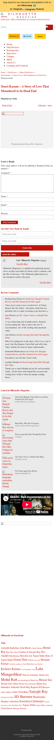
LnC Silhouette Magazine (28, 260)
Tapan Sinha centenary (44, 705)
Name (4, 196)
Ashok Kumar (37, 648)
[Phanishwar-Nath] (13, 114)
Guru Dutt (37, 660)
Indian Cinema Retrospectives (27, 425)
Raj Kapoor (32, 687)
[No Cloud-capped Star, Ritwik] (8, 486)
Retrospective (13, 50)
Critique (10, 56)
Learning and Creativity (17, 65)
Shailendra (39, 697)
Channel (28, 8)
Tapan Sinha (29, 705)
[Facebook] (12, 723)
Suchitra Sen (17, 705)
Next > (50, 105)
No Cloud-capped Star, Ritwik (26, 471)
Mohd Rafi (9, 679)
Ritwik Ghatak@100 (23, 473)
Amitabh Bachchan (10, 647)
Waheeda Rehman (20, 708)
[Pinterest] (36, 723)
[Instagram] (42, 723)
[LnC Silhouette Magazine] (4, 260)
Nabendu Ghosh (18, 687)
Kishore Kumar (10, 669)
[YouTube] (30, 723)
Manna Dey (44, 674)
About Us (11, 62)
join (24, 5)
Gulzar (30, 660)
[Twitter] (18, 723)
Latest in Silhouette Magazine (15, 390)
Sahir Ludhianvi (6, 692)
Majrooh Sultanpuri (30, 674)
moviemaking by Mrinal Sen (28, 680)
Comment (6, 172)
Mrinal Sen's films (9, 683)
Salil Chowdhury (21, 691)
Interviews (11, 53)
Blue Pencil (27, 36)
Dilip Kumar (13, 655)
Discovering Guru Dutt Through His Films (30, 434)
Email (4, 204)
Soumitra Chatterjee (31, 701)
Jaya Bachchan (28, 664)
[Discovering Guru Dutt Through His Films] (8, 452)
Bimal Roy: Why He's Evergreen (27, 423)
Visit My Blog (22, 264)
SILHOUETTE (22, 15)
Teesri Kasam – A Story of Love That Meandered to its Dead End (25, 88)
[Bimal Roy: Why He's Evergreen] (8, 430)
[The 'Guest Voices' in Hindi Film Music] (8, 466)
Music (9, 59)
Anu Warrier (10, 315)
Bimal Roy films (12, 652)
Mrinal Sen (45, 680)
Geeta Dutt (20, 659)
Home (9, 44)
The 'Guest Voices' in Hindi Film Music (29, 457)
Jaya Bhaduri (39, 664)
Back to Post (7, 105)
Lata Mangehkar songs (28, 669)
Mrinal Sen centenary (27, 683)
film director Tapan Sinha (32, 655)
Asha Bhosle (25, 647)
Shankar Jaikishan (10, 701)
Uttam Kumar (6, 708)
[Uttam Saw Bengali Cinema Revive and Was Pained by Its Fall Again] (8, 419)
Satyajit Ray (38, 691)
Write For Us (14, 36)
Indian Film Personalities (25, 402)
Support (40, 36)
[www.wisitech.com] (32, 730)
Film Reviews (13, 47)
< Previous (42, 105)
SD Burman (23, 696)
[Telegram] (24, 723)
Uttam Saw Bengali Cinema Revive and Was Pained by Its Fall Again (27, 300)
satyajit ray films (7, 697)
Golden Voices (21, 459)
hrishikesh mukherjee (15, 664)
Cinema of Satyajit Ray (29, 652)
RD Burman (44, 687)
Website (4, 213)
